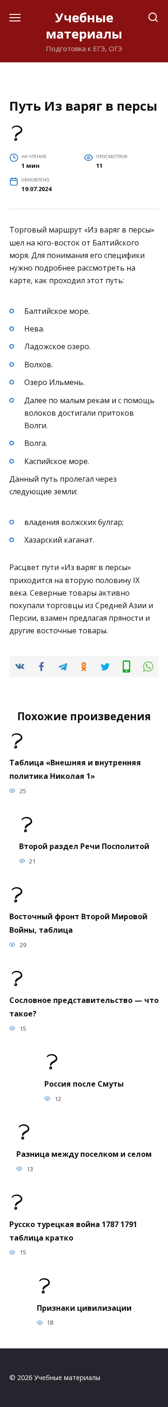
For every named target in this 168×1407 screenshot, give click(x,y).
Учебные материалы (84, 25)
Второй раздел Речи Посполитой (84, 846)
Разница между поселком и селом (84, 1153)
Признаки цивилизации (84, 1307)
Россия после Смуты (84, 1083)
